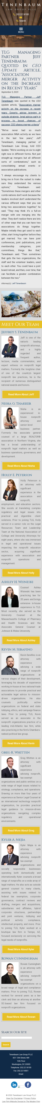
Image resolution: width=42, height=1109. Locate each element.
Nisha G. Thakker (16, 403)
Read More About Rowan (21, 1016)
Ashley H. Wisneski (17, 582)
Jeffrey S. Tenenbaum (19, 332)
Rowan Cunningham (19, 958)
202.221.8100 (22, 14)
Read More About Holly (21, 572)
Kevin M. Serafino (16, 649)
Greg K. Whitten (15, 752)
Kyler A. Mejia (13, 840)
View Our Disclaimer (14, 1098)
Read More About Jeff (21, 394)
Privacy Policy (30, 1098)
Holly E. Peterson (16, 475)
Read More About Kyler (21, 949)
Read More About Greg (21, 830)
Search (22, 20)
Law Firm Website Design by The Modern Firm (21, 1102)
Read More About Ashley (21, 640)
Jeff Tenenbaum (19, 283)
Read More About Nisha (21, 465)
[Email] (21, 17)
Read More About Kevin (21, 743)
